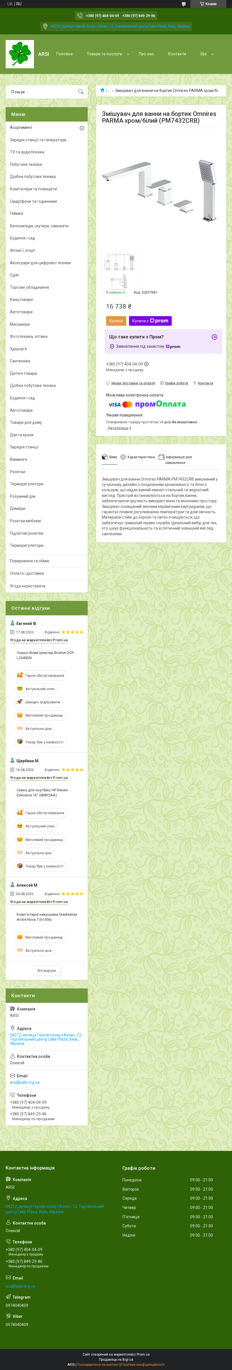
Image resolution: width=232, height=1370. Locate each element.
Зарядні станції (24, 447)
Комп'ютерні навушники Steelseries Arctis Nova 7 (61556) (47, 917)
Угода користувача (28, 586)
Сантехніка (20, 361)
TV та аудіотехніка (27, 152)
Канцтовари (21, 299)
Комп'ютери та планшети (33, 189)
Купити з (140, 321)
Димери (17, 508)
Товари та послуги (104, 54)
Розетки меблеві (25, 521)
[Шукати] (81, 92)
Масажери (20, 324)
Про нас (146, 54)
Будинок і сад (22, 238)
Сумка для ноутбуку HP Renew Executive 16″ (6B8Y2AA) (42, 792)
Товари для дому (26, 422)
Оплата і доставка (27, 573)
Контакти (177, 54)
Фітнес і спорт (22, 250)
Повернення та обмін (29, 561)
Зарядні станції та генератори (38, 140)
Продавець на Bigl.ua (116, 1360)
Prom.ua (143, 1354)
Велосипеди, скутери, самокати (39, 226)
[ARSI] (20, 54)
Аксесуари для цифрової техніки (40, 263)
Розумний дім (22, 496)
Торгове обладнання (29, 287)
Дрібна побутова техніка (33, 176)
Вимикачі (18, 459)
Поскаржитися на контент (98, 1365)
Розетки (17, 472)
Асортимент (21, 127)
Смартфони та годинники (33, 201)
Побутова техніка (26, 164)
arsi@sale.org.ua (25, 1082)
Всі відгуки (47, 970)
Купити (116, 321)
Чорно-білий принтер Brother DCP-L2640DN (46, 655)
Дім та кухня (21, 435)
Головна (64, 54)
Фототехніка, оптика (29, 336)
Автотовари (21, 312)
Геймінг (17, 213)
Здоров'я (18, 349)
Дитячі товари (23, 373)
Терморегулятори (26, 484)
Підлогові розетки (26, 533)
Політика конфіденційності (143, 1365)
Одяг (14, 275)
